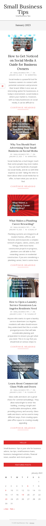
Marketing (32, 75)
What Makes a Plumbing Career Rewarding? (23, 222)
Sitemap (32, 523)
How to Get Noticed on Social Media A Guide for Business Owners (23, 62)
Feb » (12, 509)
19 (23, 494)
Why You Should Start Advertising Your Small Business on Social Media (23, 147)
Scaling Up (32, 229)
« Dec (6, 509)
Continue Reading (23, 107)
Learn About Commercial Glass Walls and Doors (23, 385)
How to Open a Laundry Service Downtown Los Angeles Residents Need (23, 305)
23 (6, 499)
